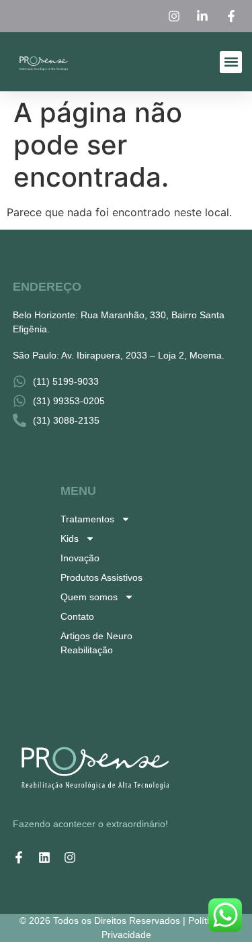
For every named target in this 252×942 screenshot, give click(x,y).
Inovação (79, 558)
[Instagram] (70, 857)
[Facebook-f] (19, 857)
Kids (69, 538)
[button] (231, 62)
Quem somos (89, 597)
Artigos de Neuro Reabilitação (96, 642)
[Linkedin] (44, 857)
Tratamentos (87, 519)
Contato (77, 616)
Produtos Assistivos (101, 577)
